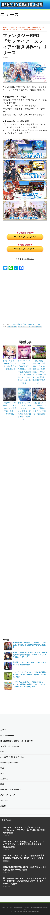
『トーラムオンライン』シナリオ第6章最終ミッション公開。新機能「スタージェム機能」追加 (30, 674)
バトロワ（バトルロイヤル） (12, 757)
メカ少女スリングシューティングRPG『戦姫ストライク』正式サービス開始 (39, 408)
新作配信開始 (12, 326)
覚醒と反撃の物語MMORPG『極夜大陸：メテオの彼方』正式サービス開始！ (25, 868)
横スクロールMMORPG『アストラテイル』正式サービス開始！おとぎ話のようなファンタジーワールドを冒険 (25, 881)
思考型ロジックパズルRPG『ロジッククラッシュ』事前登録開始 (29, 663)
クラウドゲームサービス (10, 762)
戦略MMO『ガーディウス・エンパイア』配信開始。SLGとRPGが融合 (9, 408)
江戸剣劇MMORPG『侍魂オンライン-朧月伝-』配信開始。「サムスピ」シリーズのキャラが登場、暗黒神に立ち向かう (39, 372)
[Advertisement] (28, 297)
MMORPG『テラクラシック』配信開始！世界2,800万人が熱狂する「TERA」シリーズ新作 (24, 856)
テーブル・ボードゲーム (10, 789)
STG (2, 773)
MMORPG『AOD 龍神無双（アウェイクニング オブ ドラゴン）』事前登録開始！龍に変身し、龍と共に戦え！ (24, 844)
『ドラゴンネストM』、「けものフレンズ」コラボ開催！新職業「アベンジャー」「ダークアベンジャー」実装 (29, 684)
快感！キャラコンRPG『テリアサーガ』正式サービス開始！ (9, 365)
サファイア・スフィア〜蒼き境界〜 (30, 326)
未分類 (3, 806)
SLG (2, 768)
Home (5, 27)
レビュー (4, 800)
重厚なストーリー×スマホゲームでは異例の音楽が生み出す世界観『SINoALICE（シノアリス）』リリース (30, 654)
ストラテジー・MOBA (9, 746)
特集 (2, 784)
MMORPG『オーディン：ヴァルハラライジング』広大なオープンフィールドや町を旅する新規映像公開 (24, 830)
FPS (2, 752)
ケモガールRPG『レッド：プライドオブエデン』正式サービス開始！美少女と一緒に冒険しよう (24, 411)
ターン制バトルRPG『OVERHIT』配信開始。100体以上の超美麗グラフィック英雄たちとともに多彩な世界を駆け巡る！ (24, 372)
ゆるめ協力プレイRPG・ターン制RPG (23, 27)
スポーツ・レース (7, 795)
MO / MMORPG (7, 735)
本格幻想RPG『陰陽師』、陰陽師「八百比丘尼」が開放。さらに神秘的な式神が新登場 (29, 645)
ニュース (9, 14)
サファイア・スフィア (25, 237)
